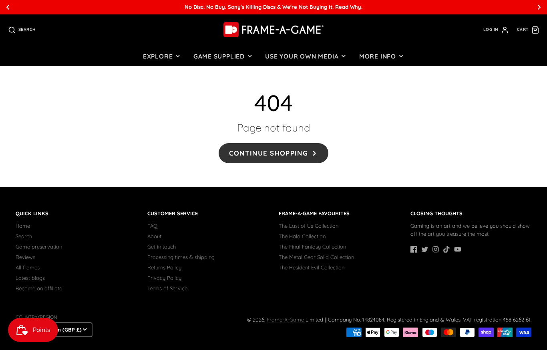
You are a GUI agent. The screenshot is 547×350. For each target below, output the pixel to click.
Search (24, 236)
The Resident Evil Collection (311, 267)
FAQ (152, 226)
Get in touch (161, 246)
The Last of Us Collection (308, 226)
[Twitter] (424, 249)
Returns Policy (164, 267)
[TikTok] (446, 249)
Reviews (25, 257)
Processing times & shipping (181, 257)
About (154, 236)
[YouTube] (457, 249)
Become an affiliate (39, 288)
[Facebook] (414, 249)
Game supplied (219, 56)
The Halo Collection (302, 236)
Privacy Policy (164, 278)
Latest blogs (30, 278)
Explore (158, 56)
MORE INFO (377, 56)
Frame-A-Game (285, 319)
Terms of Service (167, 288)
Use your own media (301, 56)
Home (23, 226)
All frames (28, 267)
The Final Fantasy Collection (312, 246)
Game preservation (39, 246)
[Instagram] (435, 249)
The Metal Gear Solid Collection (316, 257)
